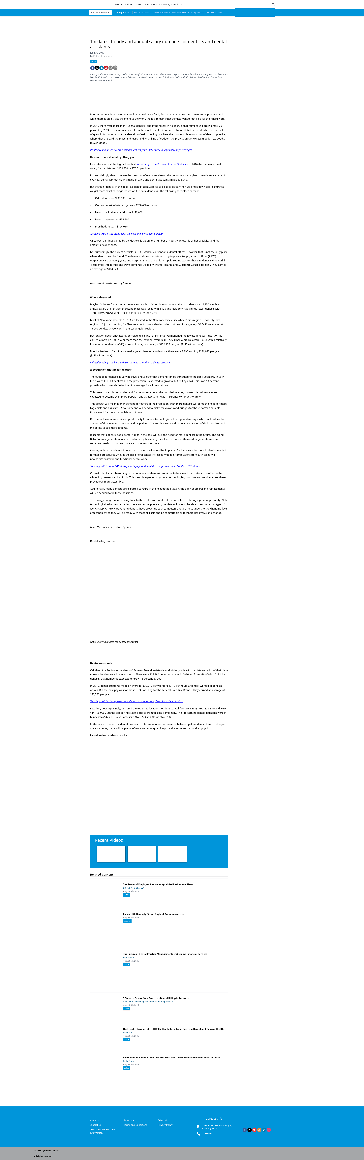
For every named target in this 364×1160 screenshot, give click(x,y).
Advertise (129, 1120)
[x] (249, 1130)
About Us (95, 1120)
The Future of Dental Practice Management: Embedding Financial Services (165, 954)
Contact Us (95, 1124)
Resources (150, 4)
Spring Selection (197, 12)
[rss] (259, 1130)
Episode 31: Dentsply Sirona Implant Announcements (153, 914)
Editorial (162, 1120)
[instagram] (269, 1130)
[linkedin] (101, 68)
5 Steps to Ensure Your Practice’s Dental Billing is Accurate (156, 998)
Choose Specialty (99, 12)
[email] (110, 68)
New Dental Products (142, 12)
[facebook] (92, 68)
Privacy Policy (165, 1124)
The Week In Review (214, 12)
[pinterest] (106, 68)
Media (128, 4)
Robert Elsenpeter (103, 56)
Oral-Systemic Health (161, 12)
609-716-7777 (209, 1133)
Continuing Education (169, 4)
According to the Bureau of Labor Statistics (162, 164)
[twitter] (97, 68)
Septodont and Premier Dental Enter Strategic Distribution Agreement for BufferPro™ (171, 1057)
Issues (138, 4)
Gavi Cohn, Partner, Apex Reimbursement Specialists (148, 1001)
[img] (100, 4)
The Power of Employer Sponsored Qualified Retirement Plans (158, 884)
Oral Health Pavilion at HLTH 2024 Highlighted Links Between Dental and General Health (173, 1029)
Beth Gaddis (129, 957)
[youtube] (254, 1130)
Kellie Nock (128, 1032)
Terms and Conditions (135, 1124)
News (117, 4)
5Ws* (129, 12)
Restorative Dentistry (180, 12)
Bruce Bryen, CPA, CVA (133, 887)
